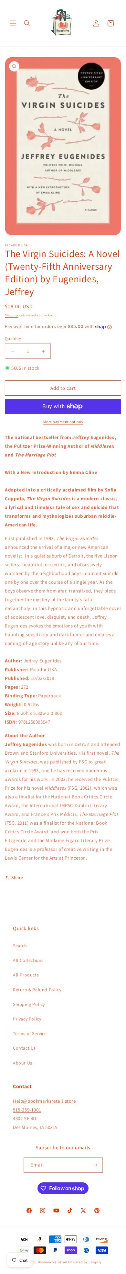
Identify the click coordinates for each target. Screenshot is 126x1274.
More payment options (63, 421)
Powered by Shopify (84, 1262)
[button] (13, 23)
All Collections (28, 960)
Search (20, 946)
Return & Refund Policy (37, 990)
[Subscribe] (95, 1165)
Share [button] (17, 877)
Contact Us (24, 1048)
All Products (26, 975)
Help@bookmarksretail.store (44, 1101)
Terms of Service (30, 1033)
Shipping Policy (29, 1004)
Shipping (11, 315)
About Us (22, 1063)
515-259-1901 (27, 1110)
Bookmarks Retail (53, 1262)
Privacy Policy (27, 1019)
